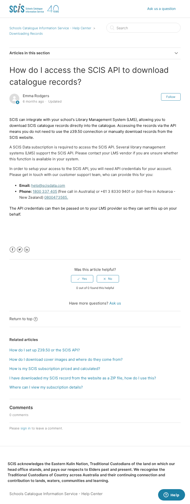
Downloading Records (26, 33)
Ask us (115, 303)
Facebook (12, 250)
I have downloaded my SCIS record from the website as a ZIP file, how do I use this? (82, 378)
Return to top (20, 318)
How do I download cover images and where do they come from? (66, 359)
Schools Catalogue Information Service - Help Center (50, 28)
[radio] (82, 278)
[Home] (34, 15)
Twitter (20, 250)
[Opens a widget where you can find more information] (171, 495)
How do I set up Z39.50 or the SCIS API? (44, 350)
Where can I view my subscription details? (46, 387)
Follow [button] (170, 97)
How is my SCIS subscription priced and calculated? (54, 368)
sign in (26, 428)
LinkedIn (27, 250)
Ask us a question (161, 8)
